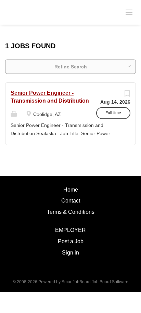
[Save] (127, 95)
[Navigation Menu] (129, 12)
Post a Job (71, 241)
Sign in (70, 253)
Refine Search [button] (70, 66)
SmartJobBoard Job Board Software (95, 281)
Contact (70, 201)
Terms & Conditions (70, 212)
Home (70, 190)
